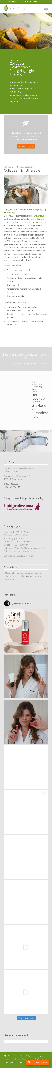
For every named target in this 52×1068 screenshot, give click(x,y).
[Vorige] (5, 441)
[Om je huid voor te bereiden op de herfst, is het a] (26, 902)
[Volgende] (46, 441)
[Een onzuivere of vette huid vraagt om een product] (26, 677)
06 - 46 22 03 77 (13, 487)
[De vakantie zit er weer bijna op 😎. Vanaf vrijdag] (26, 992)
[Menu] (44, 8)
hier (27, 576)
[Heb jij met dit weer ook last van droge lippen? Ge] (26, 722)
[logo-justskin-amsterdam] (21, 8)
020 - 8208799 (12, 484)
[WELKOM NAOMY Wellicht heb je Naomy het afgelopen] (26, 947)
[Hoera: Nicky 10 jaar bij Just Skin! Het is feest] (26, 857)
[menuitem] (44, 8)
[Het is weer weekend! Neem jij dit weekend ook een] (26, 767)
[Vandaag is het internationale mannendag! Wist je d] (26, 631)
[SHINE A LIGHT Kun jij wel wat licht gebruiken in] (26, 812)
